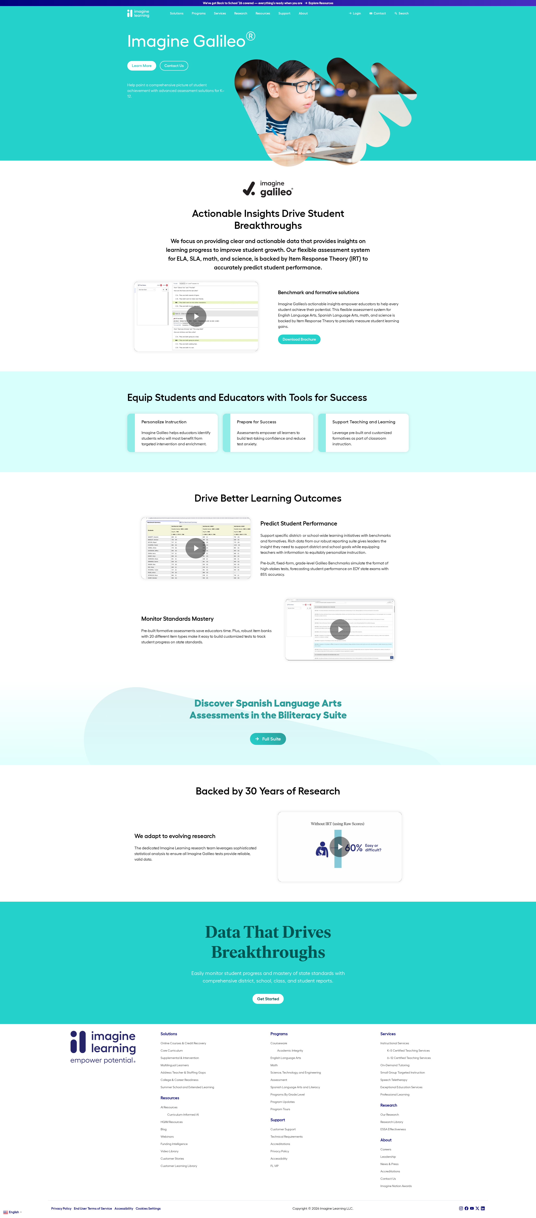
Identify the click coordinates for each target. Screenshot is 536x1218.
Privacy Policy (280, 1151)
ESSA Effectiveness (393, 1129)
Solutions (176, 13)
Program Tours (280, 1109)
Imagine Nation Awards (396, 1186)
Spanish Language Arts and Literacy (295, 1087)
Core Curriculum (172, 1050)
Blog (164, 1129)
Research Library (391, 1122)
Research (240, 13)
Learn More (142, 66)
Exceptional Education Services (401, 1087)
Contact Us (174, 66)
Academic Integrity (290, 1050)
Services (220, 13)
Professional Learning (395, 1094)
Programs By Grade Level (288, 1094)
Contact (380, 13)
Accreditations (280, 1144)
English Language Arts (286, 1058)
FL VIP (275, 1166)
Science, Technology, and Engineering (296, 1072)
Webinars (167, 1136)
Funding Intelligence (174, 1144)
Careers (385, 1149)
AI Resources (169, 1107)
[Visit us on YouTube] (472, 1208)
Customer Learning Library (179, 1166)
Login (357, 13)
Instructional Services (394, 1043)
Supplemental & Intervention (180, 1058)
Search (404, 13)
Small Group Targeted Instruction (402, 1072)
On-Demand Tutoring (395, 1065)
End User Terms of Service (93, 1208)
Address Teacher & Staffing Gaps (183, 1072)
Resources (263, 13)
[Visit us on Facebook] (466, 1208)
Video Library (169, 1151)
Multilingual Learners (175, 1065)
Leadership (388, 1156)
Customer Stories (172, 1158)
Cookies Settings (148, 1208)
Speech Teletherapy (393, 1080)
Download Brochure (299, 339)
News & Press (389, 1164)
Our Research (389, 1114)
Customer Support (283, 1129)
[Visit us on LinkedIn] (483, 1208)
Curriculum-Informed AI (183, 1114)
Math (274, 1065)
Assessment (279, 1080)
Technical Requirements (287, 1136)
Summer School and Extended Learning (187, 1087)
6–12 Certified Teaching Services (409, 1058)
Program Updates (283, 1101)
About (303, 13)
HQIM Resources (172, 1122)
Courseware (279, 1043)
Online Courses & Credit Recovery (183, 1043)
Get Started (268, 999)
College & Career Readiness (179, 1080)
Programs (199, 13)
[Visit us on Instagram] (461, 1208)
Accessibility (279, 1158)
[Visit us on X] (477, 1208)
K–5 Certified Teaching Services (408, 1050)
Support (284, 13)
